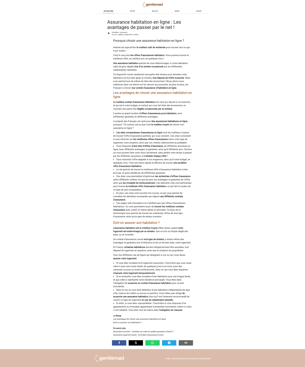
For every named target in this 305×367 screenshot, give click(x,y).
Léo (115, 34)
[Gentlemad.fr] (109, 361)
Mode (177, 11)
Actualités (108, 11)
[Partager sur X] (136, 342)
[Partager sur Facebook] (119, 342)
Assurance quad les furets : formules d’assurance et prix (138, 335)
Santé (198, 11)
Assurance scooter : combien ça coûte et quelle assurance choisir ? (143, 331)
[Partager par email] (186, 342)
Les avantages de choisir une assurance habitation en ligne (139, 319)
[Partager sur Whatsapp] (152, 342)
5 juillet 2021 (128, 34)
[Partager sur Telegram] (169, 342)
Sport (132, 11)
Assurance (123, 32)
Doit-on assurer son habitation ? (127, 322)
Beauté (155, 11)
